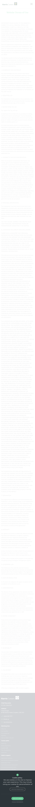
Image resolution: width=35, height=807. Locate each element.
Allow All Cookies (17, 798)
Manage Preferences (17, 802)
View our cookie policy (17, 789)
